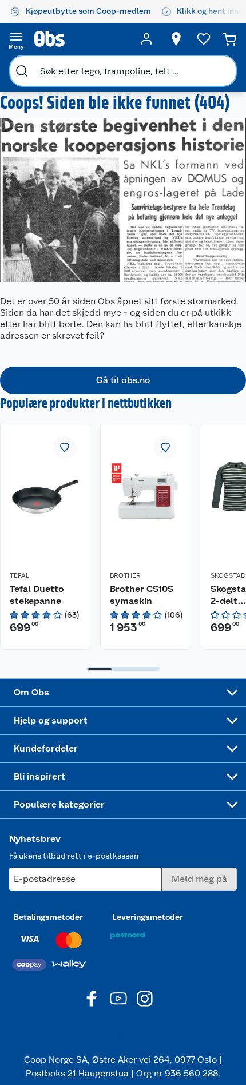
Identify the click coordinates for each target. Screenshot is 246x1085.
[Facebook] (92, 998)
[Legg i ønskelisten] (64, 447)
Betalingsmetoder (48, 916)
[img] (45, 615)
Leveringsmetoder (147, 916)
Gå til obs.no (123, 380)
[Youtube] (118, 998)
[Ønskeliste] (203, 39)
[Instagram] (144, 998)
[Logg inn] (146, 39)
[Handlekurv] (229, 39)
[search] (21, 70)
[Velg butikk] (176, 39)
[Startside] (81, 39)
